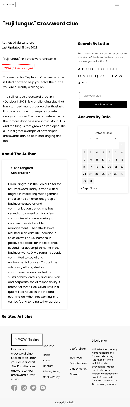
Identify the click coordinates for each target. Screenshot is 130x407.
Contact (48, 366)
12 (103, 159)
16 (84, 167)
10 (90, 159)
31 (91, 181)
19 (103, 167)
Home (47, 355)
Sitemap (75, 374)
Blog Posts (76, 357)
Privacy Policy (51, 371)
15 (122, 159)
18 (97, 167)
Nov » (93, 188)
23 (84, 174)
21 (116, 167)
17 (91, 167)
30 (84, 181)
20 (109, 167)
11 (97, 159)
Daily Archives (78, 363)
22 (121, 167)
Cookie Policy (51, 377)
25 (96, 174)
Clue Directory (79, 369)
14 (115, 159)
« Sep (84, 188)
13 (109, 159)
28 (115, 174)
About (47, 360)
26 (103, 174)
